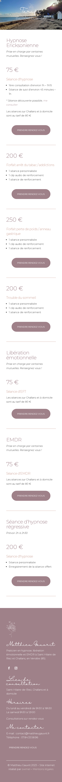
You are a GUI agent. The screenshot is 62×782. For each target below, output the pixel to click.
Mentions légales (43, 769)
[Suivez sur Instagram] (16, 668)
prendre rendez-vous (31, 130)
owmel (26, 769)
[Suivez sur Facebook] (9, 668)
